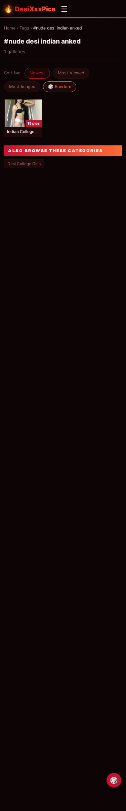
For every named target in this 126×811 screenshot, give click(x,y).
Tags (24, 27)
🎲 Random (59, 86)
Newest (37, 72)
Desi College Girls (24, 163)
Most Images (22, 86)
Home (9, 27)
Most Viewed (71, 72)
